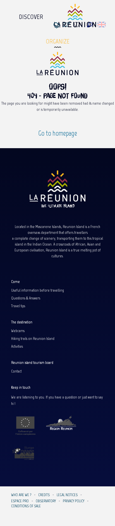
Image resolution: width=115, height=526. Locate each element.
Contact (16, 371)
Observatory (46, 501)
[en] (102, 24)
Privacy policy (73, 501)
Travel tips (18, 306)
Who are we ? (21, 495)
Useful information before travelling (37, 290)
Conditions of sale (26, 506)
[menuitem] (31, 15)
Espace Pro (20, 501)
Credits (44, 495)
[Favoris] (77, 24)
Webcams (18, 331)
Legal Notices (67, 495)
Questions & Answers (25, 298)
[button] (90, 25)
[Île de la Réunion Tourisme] (57, 65)
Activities (17, 347)
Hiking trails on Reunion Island (32, 339)
